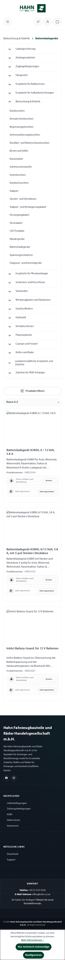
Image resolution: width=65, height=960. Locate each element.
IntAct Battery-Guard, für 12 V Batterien (32, 648)
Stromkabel (16, 223)
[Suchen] (38, 22)
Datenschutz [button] (13, 820)
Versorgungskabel (19, 215)
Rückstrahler (16, 159)
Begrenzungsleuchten (21, 127)
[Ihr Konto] (48, 22)
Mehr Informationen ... (32, 940)
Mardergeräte (17, 239)
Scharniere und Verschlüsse (30, 282)
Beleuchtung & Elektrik (28, 101)
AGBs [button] (9, 814)
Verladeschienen (25, 326)
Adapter (14, 191)
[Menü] (7, 22)
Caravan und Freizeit (27, 344)
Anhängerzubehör (25, 58)
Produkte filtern (35, 391)
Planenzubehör (24, 335)
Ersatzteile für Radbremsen (30, 84)
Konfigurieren (33, 955)
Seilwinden (22, 291)
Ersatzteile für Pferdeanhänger (32, 273)
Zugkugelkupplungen (27, 66)
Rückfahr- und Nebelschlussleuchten (29, 143)
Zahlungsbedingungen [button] (19, 809)
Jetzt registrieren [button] (46, 492)
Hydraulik (21, 317)
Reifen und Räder (25, 352)
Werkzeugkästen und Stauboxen (33, 300)
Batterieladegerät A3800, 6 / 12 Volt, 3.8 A (30, 452)
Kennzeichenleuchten (21, 119)
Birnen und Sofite (19, 151)
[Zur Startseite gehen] (33, 8)
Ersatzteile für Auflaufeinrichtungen (35, 93)
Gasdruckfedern (24, 309)
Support (11, 860)
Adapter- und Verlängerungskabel (28, 207)
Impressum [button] (13, 826)
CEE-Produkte (17, 231)
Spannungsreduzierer (21, 255)
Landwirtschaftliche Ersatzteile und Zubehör (34, 363)
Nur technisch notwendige (33, 947)
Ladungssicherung (25, 49)
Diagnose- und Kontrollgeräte (26, 263)
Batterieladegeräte (20, 247)
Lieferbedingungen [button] (17, 803)
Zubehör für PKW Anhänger (30, 372)
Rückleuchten (17, 111)
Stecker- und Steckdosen (23, 199)
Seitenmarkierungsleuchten (25, 135)
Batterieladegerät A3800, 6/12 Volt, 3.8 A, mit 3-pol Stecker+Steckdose (32, 551)
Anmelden (50, 481)
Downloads (13, 854)
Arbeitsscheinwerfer (21, 167)
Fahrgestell (22, 75)
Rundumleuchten (19, 183)
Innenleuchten (18, 175)
